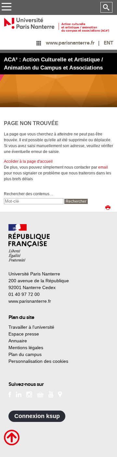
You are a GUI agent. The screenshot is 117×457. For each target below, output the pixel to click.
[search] (33, 201)
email (103, 167)
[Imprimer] (107, 208)
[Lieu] (60, 394)
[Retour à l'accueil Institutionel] (29, 242)
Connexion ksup (37, 416)
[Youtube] (50, 394)
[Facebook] (9, 394)
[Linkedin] (18, 394)
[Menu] (6, 7)
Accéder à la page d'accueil (28, 161)
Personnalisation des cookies (38, 361)
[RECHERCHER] (106, 7)
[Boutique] (40, 394)
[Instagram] (29, 394)
